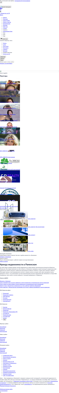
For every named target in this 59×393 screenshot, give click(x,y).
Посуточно (5, 46)
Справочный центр (7, 355)
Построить (5, 48)
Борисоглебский (7, 308)
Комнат (2, 58)
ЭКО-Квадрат (6, 296)
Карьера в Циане (7, 374)
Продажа (5, 19)
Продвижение (6, 367)
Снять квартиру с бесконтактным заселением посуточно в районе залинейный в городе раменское (25, 287)
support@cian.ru (28, 384)
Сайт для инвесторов (8, 375)
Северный (2, 330)
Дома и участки (7, 22)
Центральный (3, 331)
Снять (4, 44)
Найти (10, 63)
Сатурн (5, 318)
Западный (2, 328)
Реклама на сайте (7, 366)
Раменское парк (7, 315)
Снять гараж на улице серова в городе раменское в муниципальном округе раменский (21, 284)
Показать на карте (4, 63)
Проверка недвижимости (9, 372)
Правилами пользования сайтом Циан (23, 381)
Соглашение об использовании (22, 0)
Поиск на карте (7, 358)
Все (4, 319)
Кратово (5, 307)
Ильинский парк (7, 299)
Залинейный (3, 327)
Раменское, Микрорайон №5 (10, 311)
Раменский (5, 310)
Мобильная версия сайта (6, 389)
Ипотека (5, 25)
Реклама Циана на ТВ (8, 361)
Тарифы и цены (7, 364)
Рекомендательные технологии (8, 386)
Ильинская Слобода (8, 295)
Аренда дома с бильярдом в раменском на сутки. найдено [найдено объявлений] (20, 285)
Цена (2, 60)
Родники (5, 298)
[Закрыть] (1, 2)
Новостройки (6, 20)
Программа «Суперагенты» (9, 363)
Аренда (5, 17)
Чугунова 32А (6, 316)
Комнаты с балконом (5, 281)
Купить (5, 43)
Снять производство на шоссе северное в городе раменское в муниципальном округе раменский (24, 282)
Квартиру (3, 56)
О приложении (3, 390)
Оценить (5, 49)
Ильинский (6, 293)
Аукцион (5, 360)
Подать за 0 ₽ (6, 54)
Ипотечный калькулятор (9, 371)
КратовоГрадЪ (6, 301)
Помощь (5, 369)
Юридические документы (9, 357)
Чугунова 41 (6, 313)
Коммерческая (6, 23)
